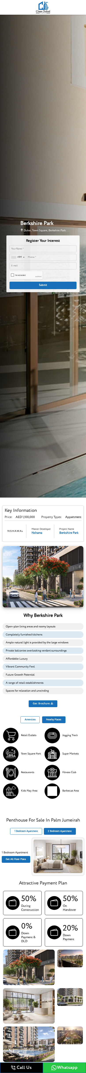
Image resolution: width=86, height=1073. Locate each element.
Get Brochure (42, 703)
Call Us (24, 1068)
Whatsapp (67, 1068)
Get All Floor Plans (16, 859)
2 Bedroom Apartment (60, 831)
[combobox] (18, 257)
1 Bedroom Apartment (26, 831)
